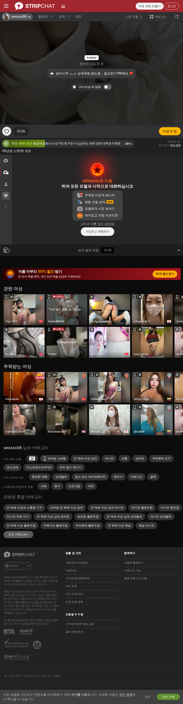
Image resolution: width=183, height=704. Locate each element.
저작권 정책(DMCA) (78, 578)
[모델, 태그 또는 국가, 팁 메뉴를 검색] (177, 16)
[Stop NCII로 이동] (17, 657)
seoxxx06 (13, 447)
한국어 (14, 565)
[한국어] (32, 458)
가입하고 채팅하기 (97, 231)
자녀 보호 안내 (74, 594)
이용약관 (71, 570)
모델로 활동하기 (133, 562)
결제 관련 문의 (74, 631)
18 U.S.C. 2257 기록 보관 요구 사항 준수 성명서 (32, 675)
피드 (78, 17)
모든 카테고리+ (18, 534)
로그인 (171, 6)
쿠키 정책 (71, 586)
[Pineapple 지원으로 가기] (37, 645)
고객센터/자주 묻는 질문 (80, 624)
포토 (64, 17)
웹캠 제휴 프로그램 (135, 578)
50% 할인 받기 (165, 273)
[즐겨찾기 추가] (6, 131)
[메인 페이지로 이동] (34, 6)
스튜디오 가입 (132, 570)
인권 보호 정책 (74, 601)
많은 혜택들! (106, 224)
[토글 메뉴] (6, 6)
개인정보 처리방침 (77, 562)
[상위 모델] (63, 6)
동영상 (45, 17)
